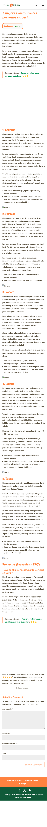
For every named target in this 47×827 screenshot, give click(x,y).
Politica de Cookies (31, 780)
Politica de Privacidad (14, 780)
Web (4, 753)
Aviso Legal (22, 784)
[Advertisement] (23, 102)
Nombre (6, 733)
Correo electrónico (10, 743)
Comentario (7, 709)
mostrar (17, 26)
